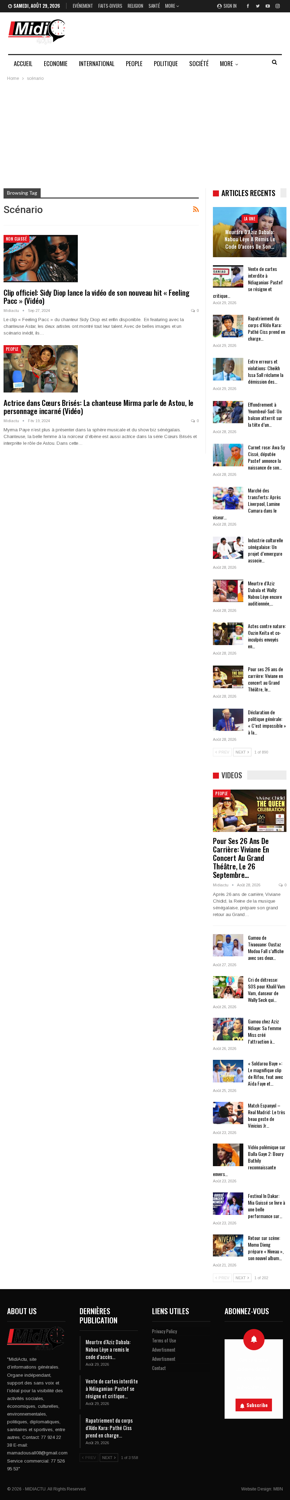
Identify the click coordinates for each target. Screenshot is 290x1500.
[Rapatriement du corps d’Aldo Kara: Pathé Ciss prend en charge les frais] (228, 326)
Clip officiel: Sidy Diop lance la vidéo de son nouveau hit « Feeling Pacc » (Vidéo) (96, 296)
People (134, 63)
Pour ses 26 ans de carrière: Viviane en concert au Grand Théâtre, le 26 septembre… (241, 857)
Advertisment (163, 1349)
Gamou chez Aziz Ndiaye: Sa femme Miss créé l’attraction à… (264, 1031)
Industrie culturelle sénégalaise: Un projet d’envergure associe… (265, 550)
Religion (135, 5)
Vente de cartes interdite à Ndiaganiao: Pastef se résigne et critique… (248, 282)
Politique (166, 63)
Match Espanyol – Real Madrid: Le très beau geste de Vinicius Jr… (266, 1115)
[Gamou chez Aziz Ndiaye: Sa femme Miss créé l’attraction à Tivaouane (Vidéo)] (228, 1029)
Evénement (83, 5)
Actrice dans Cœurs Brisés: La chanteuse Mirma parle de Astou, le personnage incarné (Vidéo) (98, 406)
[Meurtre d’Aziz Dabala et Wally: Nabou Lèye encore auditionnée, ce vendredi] (228, 591)
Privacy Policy (164, 1331)
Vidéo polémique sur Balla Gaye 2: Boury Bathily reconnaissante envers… (249, 1160)
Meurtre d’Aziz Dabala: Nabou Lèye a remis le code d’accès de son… (250, 239)
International (97, 63)
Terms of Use (164, 1340)
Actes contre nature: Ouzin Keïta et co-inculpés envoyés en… (267, 636)
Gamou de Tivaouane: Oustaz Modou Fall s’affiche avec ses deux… (266, 947)
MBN (278, 1489)
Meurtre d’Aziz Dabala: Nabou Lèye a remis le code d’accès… (108, 1349)
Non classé (16, 239)
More (170, 5)
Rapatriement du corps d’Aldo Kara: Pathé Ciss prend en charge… (266, 328)
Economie (56, 63)
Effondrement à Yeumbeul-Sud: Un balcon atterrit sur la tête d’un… (265, 414)
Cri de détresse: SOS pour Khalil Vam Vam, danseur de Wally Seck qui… (266, 989)
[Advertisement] (145, 135)
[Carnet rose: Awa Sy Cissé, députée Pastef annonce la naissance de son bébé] (228, 455)
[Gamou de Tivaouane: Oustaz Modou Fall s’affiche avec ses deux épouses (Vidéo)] (228, 945)
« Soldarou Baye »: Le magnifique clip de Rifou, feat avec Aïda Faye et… (265, 1073)
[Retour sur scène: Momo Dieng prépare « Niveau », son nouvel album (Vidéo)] (228, 1245)
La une (249, 219)
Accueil (23, 63)
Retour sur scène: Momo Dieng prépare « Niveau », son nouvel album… (266, 1248)
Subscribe (257, 1405)
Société (199, 63)
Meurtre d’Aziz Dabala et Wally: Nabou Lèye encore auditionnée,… (265, 593)
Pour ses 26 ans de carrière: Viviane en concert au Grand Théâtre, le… (265, 679)
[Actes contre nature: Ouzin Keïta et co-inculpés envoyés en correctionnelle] (228, 633)
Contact (159, 1367)
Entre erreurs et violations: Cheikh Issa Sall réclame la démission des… (265, 371)
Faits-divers (110, 5)
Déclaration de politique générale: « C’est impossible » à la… (267, 722)
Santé (154, 5)
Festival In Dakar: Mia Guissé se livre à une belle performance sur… (266, 1206)
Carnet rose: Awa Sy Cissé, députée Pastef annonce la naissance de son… (266, 457)
